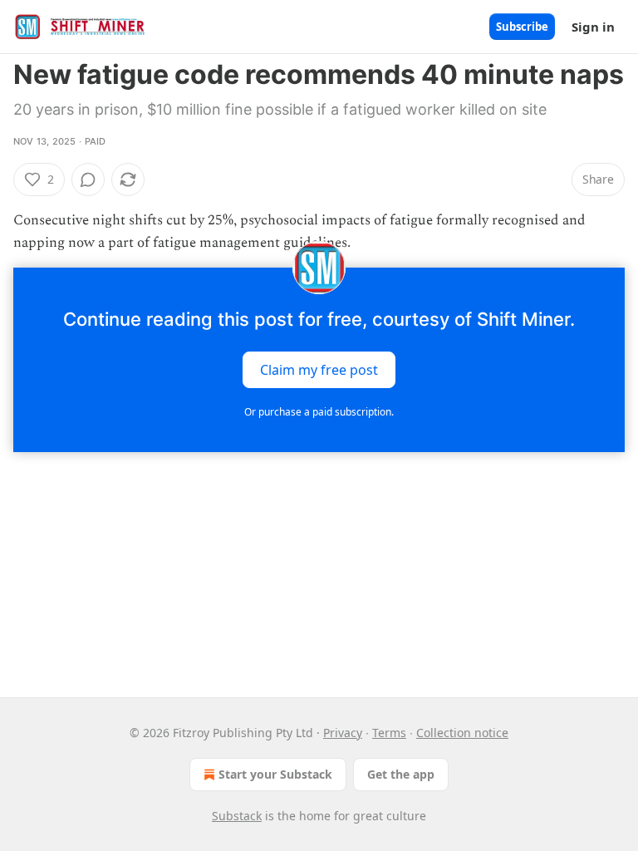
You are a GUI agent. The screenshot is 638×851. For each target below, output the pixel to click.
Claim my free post (319, 370)
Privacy (342, 732)
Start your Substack (275, 774)
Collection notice (462, 732)
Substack (237, 816)
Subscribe (522, 26)
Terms (389, 732)
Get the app (400, 774)
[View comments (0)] (88, 179)
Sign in (593, 26)
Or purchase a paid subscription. (319, 412)
